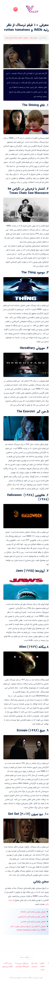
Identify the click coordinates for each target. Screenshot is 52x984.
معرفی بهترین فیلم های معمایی (33, 921)
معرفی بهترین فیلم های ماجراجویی (32, 916)
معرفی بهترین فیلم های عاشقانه (33, 911)
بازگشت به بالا (24, 957)
